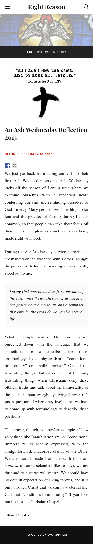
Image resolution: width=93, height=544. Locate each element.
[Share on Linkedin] (35, 165)
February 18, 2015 (37, 154)
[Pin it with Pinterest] (28, 165)
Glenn (10, 154)
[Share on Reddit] (21, 165)
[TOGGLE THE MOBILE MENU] (7, 6)
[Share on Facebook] (7, 165)
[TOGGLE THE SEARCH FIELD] (85, 6)
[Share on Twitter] (14, 165)
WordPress (58, 534)
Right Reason (46, 6)
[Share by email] (42, 165)
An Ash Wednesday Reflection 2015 (46, 133)
